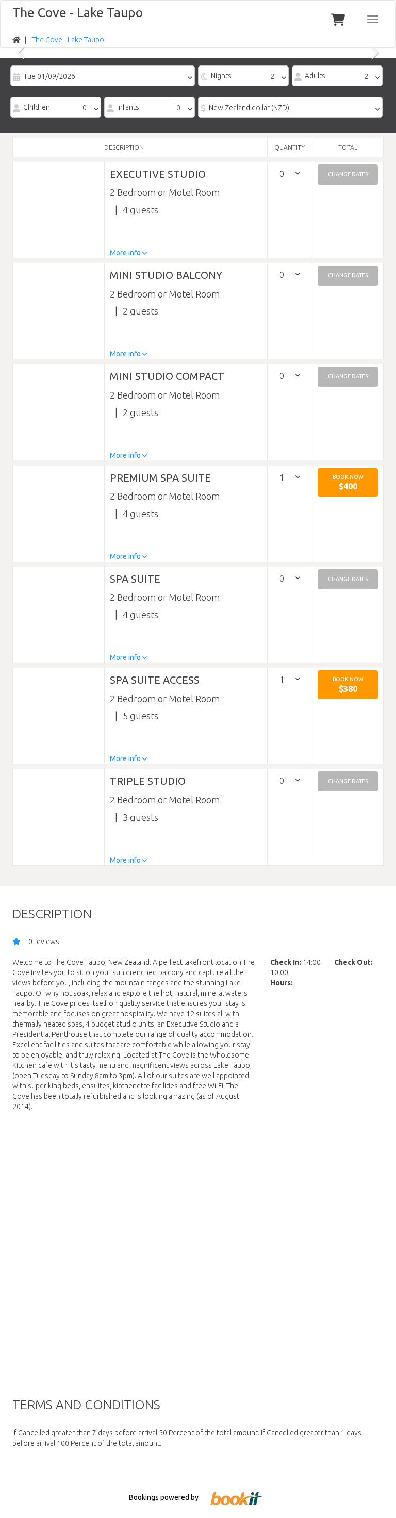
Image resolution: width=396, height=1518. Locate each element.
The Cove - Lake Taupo (77, 12)
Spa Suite (135, 579)
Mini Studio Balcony (166, 275)
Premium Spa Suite (160, 478)
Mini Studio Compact (167, 376)
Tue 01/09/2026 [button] (49, 76)
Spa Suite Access (155, 680)
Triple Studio (148, 781)
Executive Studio (158, 174)
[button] (348, 174)
